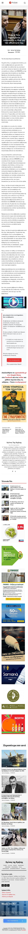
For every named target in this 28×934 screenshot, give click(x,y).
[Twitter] (15, 471)
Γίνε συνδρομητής (14, 360)
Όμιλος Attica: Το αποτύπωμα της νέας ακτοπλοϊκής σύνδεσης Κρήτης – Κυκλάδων (20, 431)
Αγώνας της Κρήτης (15, 50)
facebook (9, 377)
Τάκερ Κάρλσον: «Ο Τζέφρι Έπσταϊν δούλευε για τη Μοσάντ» (6, 431)
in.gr (3, 310)
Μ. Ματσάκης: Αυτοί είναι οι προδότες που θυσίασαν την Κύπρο (17, 503)
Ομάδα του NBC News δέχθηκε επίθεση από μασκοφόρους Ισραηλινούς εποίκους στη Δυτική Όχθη (13, 850)
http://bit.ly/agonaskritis (14, 445)
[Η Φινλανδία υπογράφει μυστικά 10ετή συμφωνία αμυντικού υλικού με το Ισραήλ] (5, 517)
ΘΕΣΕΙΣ (14, 31)
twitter (21, 377)
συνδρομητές (20, 382)
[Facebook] (12, 471)
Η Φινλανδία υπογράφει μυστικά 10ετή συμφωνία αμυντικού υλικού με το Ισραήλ (18, 518)
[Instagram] (3, 885)
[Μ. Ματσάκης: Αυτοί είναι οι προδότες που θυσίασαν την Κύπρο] (5, 503)
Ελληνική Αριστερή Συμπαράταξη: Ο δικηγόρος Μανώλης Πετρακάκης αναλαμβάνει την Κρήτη (11, 796)
